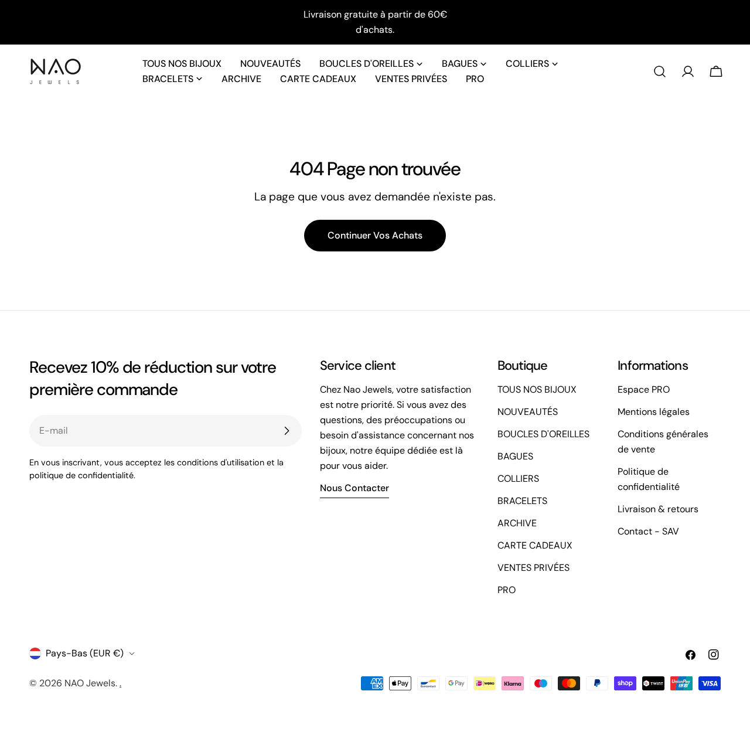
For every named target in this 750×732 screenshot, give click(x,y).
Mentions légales (654, 412)
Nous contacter (354, 488)
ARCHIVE (517, 523)
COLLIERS (518, 478)
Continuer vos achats (375, 235)
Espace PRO (644, 389)
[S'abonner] (286, 431)
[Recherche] (659, 71)
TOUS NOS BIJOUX (537, 389)
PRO (506, 590)
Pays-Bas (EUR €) (85, 653)
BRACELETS (522, 501)
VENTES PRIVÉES (533, 567)
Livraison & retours (658, 509)
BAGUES (515, 456)
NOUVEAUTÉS (527, 412)
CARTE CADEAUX (534, 545)
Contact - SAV (648, 531)
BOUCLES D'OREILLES (543, 434)
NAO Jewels (89, 683)
